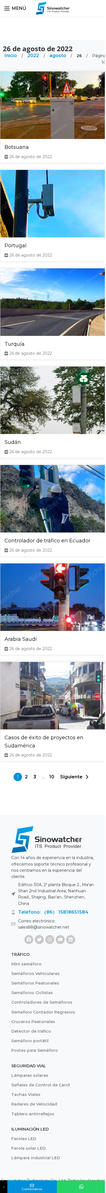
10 (51, 776)
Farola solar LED (28, 1148)
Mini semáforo (26, 964)
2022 (33, 55)
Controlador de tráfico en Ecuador (47, 541)
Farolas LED (23, 1138)
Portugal (16, 245)
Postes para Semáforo (34, 1050)
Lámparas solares (29, 1075)
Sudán (13, 442)
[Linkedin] (70, 939)
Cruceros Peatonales (33, 1021)
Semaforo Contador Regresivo (43, 1012)
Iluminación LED (30, 1129)
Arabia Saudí (21, 639)
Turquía (15, 344)
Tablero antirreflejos (32, 1113)
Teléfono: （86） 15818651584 (53, 912)
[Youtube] (60, 939)
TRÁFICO (20, 954)
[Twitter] (39, 939)
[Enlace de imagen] (46, 839)
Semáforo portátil (30, 1040)
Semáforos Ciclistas (32, 992)
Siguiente (71, 776)
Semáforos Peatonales (35, 983)
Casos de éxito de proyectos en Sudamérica (44, 741)
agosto (58, 55)
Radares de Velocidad (34, 1104)
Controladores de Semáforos (41, 1002)
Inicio (11, 55)
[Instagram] (49, 939)
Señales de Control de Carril (40, 1085)
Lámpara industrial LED (35, 1157)
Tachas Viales (25, 1094)
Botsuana (17, 147)
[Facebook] (28, 939)
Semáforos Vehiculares (35, 973)
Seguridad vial (28, 1065)
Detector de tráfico (31, 1031)
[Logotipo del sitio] (52, 8)
